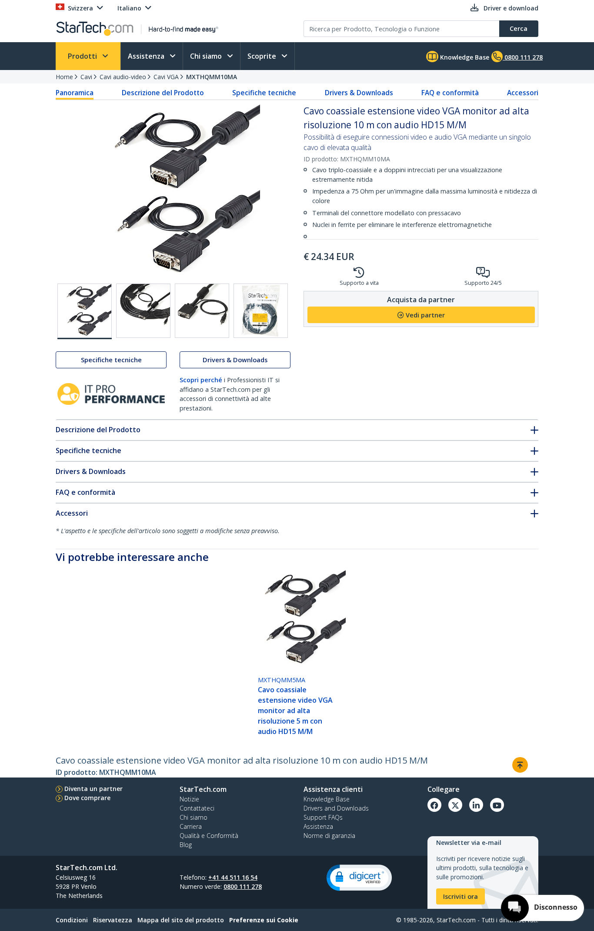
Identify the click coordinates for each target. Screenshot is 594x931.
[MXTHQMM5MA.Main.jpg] (84, 311)
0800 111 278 (243, 886)
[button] (359, 877)
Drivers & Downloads (359, 92)
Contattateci (197, 808)
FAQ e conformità (450, 92)
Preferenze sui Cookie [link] (263, 920)
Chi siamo (207, 56)
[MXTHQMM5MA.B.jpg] (143, 311)
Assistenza (147, 56)
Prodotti (83, 56)
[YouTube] (497, 805)
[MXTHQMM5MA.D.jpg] (261, 311)
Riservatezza (112, 920)
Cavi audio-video (123, 77)
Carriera (191, 826)
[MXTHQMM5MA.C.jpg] (202, 311)
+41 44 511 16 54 (232, 877)
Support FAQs (323, 817)
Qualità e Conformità (209, 835)
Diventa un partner (93, 788)
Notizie (189, 799)
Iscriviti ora (460, 896)
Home (64, 77)
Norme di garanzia (329, 835)
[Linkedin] (476, 805)
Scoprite (262, 56)
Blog (186, 845)
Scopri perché (201, 380)
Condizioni (72, 920)
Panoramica (74, 92)
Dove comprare (87, 798)
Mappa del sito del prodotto (180, 920)
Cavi (86, 77)
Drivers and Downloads (336, 808)
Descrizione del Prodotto (163, 92)
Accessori (522, 92)
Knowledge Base (463, 57)
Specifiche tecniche (264, 92)
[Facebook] (434, 805)
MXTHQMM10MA (211, 77)
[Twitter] (455, 805)
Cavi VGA (166, 77)
